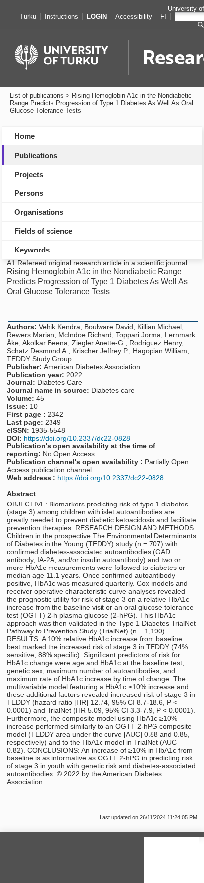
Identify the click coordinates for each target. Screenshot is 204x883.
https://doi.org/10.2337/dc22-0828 (77, 438)
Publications (35, 155)
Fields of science (43, 231)
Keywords (32, 250)
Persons (28, 193)
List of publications (37, 95)
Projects (28, 174)
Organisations (38, 212)
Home (24, 136)
